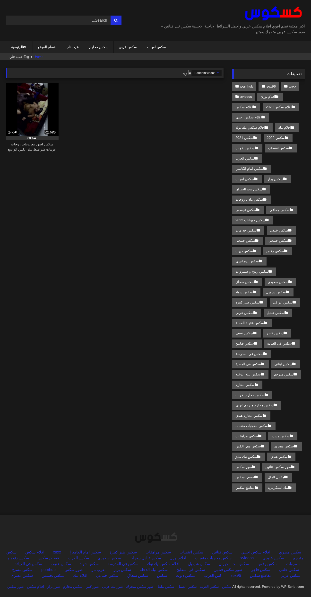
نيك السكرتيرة (278, 488)
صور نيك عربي (112, 586)
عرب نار (73, 47)
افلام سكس (243, 107)
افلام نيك (284, 127)
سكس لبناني (283, 364)
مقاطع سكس (245, 488)
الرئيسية (17, 47)
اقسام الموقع (47, 47)
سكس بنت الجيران (248, 189)
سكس (162, 575)
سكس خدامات (246, 230)
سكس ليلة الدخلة (248, 374)
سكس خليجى (245, 240)
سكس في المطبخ (248, 364)
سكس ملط (166, 586)
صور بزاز (53, 586)
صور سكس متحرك (140, 586)
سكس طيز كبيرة (247, 302)
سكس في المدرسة (249, 354)
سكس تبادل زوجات (249, 199)
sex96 (271, 86)
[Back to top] (296, 582)
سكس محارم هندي (249, 416)
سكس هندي (279, 457)
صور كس (92, 586)
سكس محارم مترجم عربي (254, 405)
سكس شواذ (244, 292)
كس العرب (213, 575)
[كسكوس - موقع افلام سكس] (272, 13)
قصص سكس (244, 477)
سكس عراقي (283, 302)
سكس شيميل (276, 292)
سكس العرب (244, 158)
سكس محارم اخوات (250, 395)
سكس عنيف (244, 333)
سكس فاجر (275, 333)
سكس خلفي (279, 230)
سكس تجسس (245, 210)
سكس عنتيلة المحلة (249, 323)
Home (39, 57)
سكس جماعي (279, 210)
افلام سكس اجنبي (248, 117)
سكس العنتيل (187, 586)
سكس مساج (280, 436)
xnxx (292, 86)
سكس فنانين (244, 343)
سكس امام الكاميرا (249, 168)
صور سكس (243, 467)
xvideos (246, 96)
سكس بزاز (275, 179)
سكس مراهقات (246, 436)
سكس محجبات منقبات (251, 426)
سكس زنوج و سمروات (251, 271)
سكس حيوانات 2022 (250, 220)
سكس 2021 (244, 138)
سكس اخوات (245, 148)
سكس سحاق (244, 282)
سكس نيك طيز (246, 457)
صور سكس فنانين (278, 467)
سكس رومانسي (247, 261)
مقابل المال (276, 477)
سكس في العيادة (279, 343)
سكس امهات (156, 47)
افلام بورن (267, 96)
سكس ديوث (244, 251)
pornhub (246, 86)
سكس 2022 (276, 138)
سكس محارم (98, 47)
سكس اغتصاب (278, 148)
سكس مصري (284, 446)
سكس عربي (128, 47)
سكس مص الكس (248, 446)
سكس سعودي (278, 282)
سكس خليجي (278, 240)
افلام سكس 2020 (279, 107)
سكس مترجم (284, 374)
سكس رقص (275, 251)
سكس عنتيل (276, 313)
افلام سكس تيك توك (250, 127)
